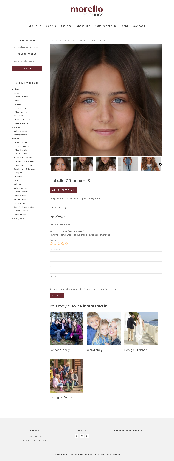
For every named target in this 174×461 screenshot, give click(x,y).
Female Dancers (22, 108)
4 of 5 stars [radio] (62, 243)
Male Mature (20, 195)
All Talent (59, 40)
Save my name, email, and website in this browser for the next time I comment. (84, 289)
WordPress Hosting (86, 454)
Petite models (20, 199)
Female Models (20, 153)
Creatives (17, 127)
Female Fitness (21, 210)
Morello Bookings (87, 11)
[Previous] (51, 164)
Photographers (20, 134)
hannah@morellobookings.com (35, 440)
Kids (62, 198)
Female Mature (21, 191)
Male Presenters (22, 123)
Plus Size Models (21, 203)
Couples (18, 172)
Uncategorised (93, 198)
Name (53, 266)
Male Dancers (21, 112)
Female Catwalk (22, 146)
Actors (16, 93)
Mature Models (20, 188)
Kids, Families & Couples (81, 40)
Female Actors (21, 96)
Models (67, 40)
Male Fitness (20, 214)
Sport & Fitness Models (24, 207)
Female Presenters (23, 119)
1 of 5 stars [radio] (51, 243)
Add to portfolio (63, 190)
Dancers (17, 104)
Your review (55, 249)
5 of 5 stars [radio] (66, 243)
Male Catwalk (21, 150)
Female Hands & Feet (24, 161)
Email (53, 276)
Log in (116, 454)
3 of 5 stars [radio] (58, 243)
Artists (15, 89)
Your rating (55, 240)
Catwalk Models (21, 142)
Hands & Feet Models (23, 157)
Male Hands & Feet (23, 165)
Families (18, 176)
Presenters (18, 115)
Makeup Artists (20, 131)
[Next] (160, 164)
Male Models (19, 184)
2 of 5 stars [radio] (55, 243)
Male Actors (20, 100)
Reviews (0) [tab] (59, 207)
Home (52, 40)
